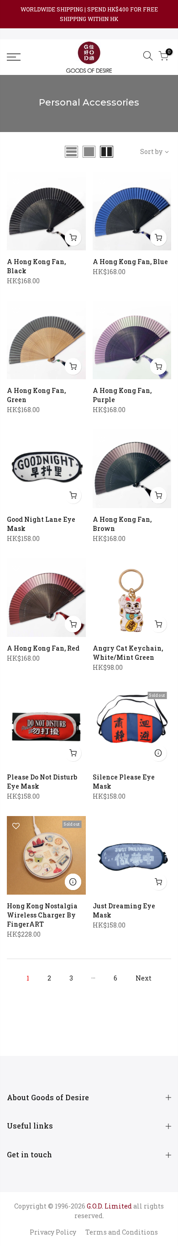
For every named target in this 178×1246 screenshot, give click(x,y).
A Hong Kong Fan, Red (43, 648)
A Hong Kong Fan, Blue (130, 261)
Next (144, 978)
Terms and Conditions (121, 1232)
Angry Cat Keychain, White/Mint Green (128, 653)
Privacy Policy (53, 1232)
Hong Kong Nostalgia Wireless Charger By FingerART (42, 914)
